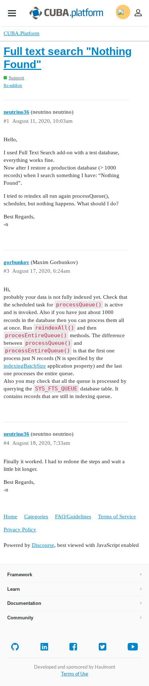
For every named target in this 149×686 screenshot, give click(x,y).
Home (10, 516)
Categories (36, 516)
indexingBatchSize (25, 366)
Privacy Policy (20, 529)
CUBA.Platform (21, 33)
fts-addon (13, 85)
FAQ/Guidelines (73, 516)
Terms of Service (117, 516)
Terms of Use (74, 673)
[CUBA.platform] (12, 13)
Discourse (43, 545)
